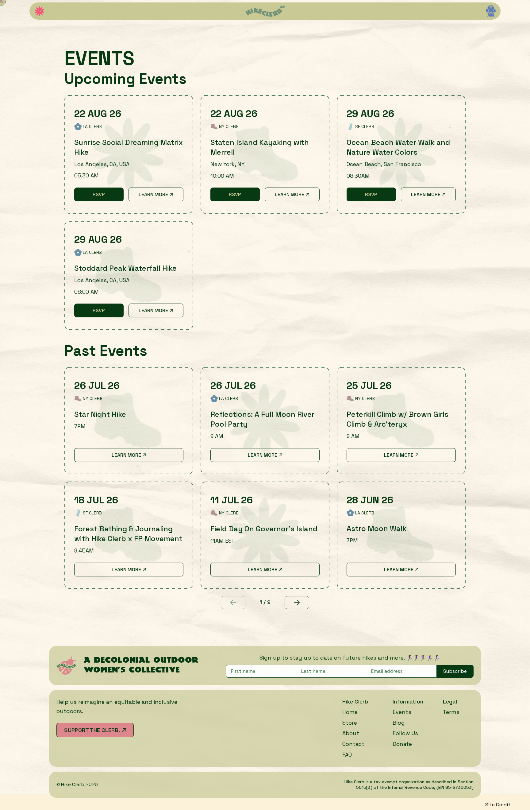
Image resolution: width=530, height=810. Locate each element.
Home (350, 711)
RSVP (108, 196)
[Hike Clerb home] (265, 11)
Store (349, 722)
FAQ (347, 754)
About (350, 733)
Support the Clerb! (92, 730)
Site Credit (497, 804)
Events (402, 711)
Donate (402, 743)
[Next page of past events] (297, 602)
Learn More (153, 194)
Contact (353, 743)
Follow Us (405, 733)
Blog (399, 722)
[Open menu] (39, 11)
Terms (451, 711)
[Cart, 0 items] (491, 11)
